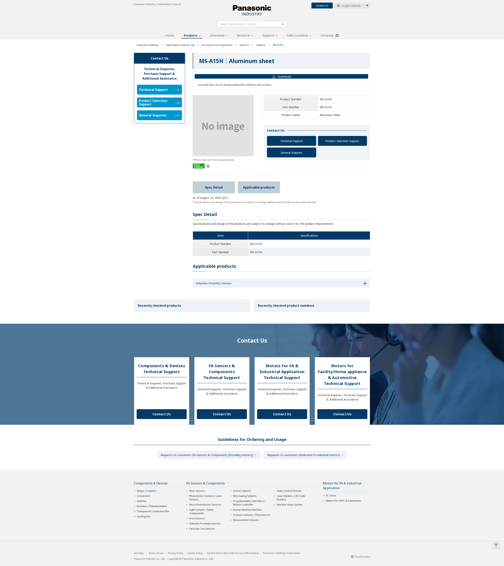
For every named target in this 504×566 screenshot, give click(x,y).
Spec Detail (214, 187)
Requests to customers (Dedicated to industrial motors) (303, 455)
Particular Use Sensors (202, 528)
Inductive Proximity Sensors (204, 523)
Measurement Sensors (246, 520)
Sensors (244, 45)
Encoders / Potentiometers (152, 506)
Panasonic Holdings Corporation (281, 553)
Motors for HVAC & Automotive (343, 500)
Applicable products (259, 187)
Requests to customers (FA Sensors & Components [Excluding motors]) (207, 455)
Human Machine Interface (247, 509)
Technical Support (291, 141)
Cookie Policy (195, 553)
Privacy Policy (175, 553)
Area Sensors (197, 518)
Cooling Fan (143, 516)
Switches (142, 501)
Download (217, 35)
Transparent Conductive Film (153, 511)
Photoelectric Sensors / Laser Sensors (205, 497)
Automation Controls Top (180, 45)
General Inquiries (291, 152)
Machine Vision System (290, 504)
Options (261, 45)
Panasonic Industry (147, 45)
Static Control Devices (289, 491)
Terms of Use (156, 553)
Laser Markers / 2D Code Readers (291, 497)
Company (327, 35)
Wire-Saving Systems (245, 496)
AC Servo (331, 495)
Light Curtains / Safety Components (201, 511)
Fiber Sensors (197, 491)
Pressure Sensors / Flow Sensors (252, 515)
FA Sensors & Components (217, 45)
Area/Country (362, 556)
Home (169, 35)
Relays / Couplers (147, 491)
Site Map (139, 553)
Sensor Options (242, 491)
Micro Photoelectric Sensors (205, 504)
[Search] (282, 24)
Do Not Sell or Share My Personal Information (232, 553)
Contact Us (322, 5)
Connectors (143, 496)
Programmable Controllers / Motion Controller (249, 502)
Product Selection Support (342, 141)
